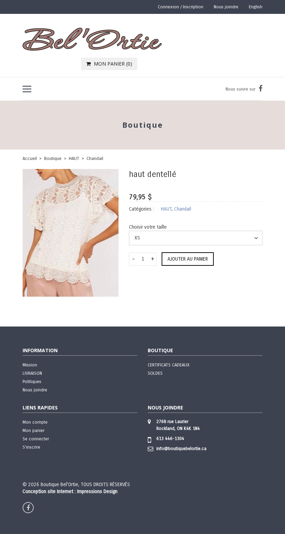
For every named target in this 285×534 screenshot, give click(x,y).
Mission (30, 365)
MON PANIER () (112, 63)
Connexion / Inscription (180, 7)
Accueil (30, 158)
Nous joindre (226, 7)
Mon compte (35, 422)
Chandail (95, 158)
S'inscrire (31, 447)
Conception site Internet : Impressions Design (70, 491)
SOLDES (155, 373)
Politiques (32, 381)
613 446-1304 (170, 438)
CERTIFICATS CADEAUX (168, 365)
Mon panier (33, 430)
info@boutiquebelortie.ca (181, 448)
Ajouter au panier (188, 259)
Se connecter (36, 439)
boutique (53, 158)
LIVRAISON (32, 373)
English (255, 7)
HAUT (74, 158)
